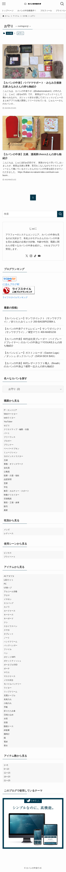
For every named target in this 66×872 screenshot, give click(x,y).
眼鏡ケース (8, 726)
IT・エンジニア (10, 410)
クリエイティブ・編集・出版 (16, 429)
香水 (6, 745)
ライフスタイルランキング (15, 297)
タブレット (8, 634)
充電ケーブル (9, 695)
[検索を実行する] (60, 214)
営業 (6, 483)
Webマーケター (10, 414)
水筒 (6, 718)
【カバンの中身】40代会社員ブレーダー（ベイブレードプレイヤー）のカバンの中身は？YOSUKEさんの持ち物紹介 (33, 342)
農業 (6, 510)
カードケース (9, 611)
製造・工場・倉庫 (11, 502)
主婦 (6, 460)
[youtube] (39, 256)
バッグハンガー (10, 645)
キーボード (8, 618)
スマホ (7, 630)
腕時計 (7, 734)
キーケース (8, 615)
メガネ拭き (8, 680)
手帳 (6, 707)
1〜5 (6, 765)
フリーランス (9, 437)
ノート (7, 638)
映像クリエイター (11, 495)
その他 (9, 33)
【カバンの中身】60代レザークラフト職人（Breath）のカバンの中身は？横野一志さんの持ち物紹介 (32, 365)
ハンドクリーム (10, 641)
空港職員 (8, 499)
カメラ (7, 607)
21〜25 (7, 780)
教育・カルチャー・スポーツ (16, 491)
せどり (7, 425)
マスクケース (9, 676)
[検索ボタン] (62, 4)
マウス (7, 672)
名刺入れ (8, 699)
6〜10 (6, 769)
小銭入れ (8, 703)
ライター (8, 688)
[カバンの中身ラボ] (33, 4)
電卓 (6, 742)
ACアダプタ (9, 576)
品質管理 (8, 479)
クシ (6, 622)
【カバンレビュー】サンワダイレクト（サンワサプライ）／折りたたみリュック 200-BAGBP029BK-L (33, 320)
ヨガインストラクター (13, 456)
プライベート (9, 557)
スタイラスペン (10, 626)
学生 (6, 487)
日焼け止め (8, 715)
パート (7, 433)
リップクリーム (10, 692)
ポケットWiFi (9, 657)
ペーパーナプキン (11, 448)
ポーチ (7, 668)
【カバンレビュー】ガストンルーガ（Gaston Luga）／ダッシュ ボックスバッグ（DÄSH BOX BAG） (32, 354)
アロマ (7, 595)
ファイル (8, 649)
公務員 (7, 472)
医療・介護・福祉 (11, 475)
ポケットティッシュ (12, 661)
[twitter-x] (26, 256)
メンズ (7, 529)
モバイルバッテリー (12, 684)
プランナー (8, 445)
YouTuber (8, 422)
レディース (8, 533)
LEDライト (8, 580)
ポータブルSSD (10, 665)
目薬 (6, 722)
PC (5, 584)
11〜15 (7, 773)
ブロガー (8, 441)
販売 (6, 506)
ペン (6, 653)
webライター (9, 418)
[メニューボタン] (4, 4)
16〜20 (7, 777)
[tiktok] (35, 256)
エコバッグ (8, 603)
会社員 (7, 468)
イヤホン (8, 599)
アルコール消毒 (10, 591)
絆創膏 (7, 730)
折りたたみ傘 (9, 711)
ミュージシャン (10, 452)
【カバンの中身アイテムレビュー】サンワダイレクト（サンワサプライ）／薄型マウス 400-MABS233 (33, 330)
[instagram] (31, 256)
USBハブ (8, 588)
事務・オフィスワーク (13, 464)
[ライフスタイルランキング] (19, 293)
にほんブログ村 (11, 284)
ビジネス (8, 553)
